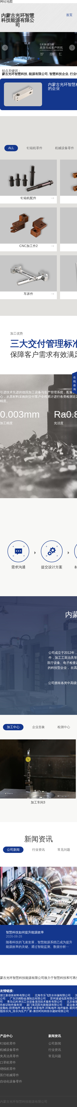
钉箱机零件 (34, 148)
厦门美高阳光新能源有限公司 (44, 1004)
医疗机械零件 (9, 1075)
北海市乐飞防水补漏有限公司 (53, 995)
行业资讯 (38, 849)
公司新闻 (13, 849)
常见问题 (63, 849)
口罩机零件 (8, 1062)
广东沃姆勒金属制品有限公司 (28, 998)
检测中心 (63, 727)
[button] (38, 59)
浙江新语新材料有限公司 (15, 995)
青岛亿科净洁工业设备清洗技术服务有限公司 (34, 1001)
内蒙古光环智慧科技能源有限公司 (17, 20)
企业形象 (38, 727)
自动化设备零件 (11, 1081)
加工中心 (13, 727)
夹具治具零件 (9, 1056)
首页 (69, 15)
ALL (11, 148)
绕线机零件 (8, 1068)
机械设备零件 (9, 1049)
